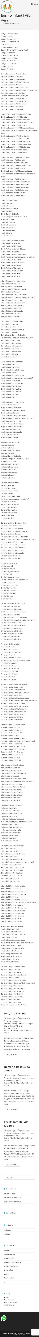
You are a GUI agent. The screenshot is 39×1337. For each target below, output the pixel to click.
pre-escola (7, 1282)
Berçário (10, 1021)
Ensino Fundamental (11, 1266)
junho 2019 (7, 1234)
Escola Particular (23, 1030)
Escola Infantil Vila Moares (12, 1202)
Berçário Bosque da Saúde (12, 1198)
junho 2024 (7, 1230)
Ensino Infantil (8, 1270)
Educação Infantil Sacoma (12, 1262)
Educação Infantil (17, 1024)
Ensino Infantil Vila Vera (12, 24)
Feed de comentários (11, 1302)
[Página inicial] (1, 24)
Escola (13, 1030)
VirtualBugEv (11, 1019)
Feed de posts (8, 1300)
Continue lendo (13, 1054)
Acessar (6, 1297)
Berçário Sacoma (15, 1013)
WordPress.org (9, 1305)
